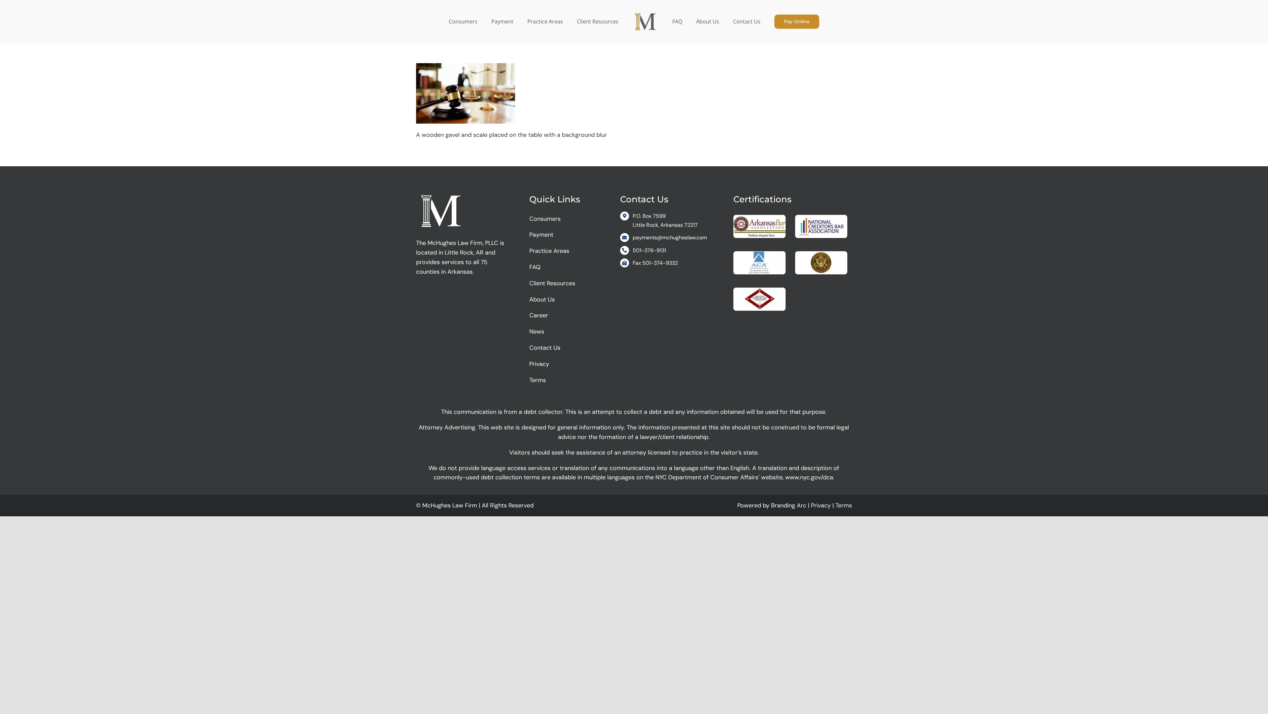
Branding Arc (788, 505)
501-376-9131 (649, 250)
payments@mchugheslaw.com (670, 237)
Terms (843, 505)
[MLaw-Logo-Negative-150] (441, 192)
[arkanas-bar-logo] (759, 218)
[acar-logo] (759, 254)
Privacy (821, 505)
